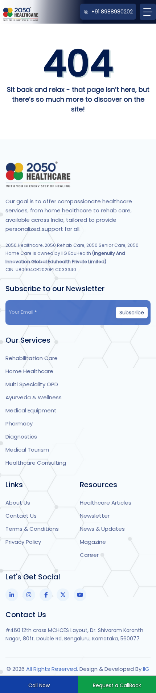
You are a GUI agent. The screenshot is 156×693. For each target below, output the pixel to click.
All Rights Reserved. (52, 669)
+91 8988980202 (112, 11)
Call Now (39, 685)
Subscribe (131, 312)
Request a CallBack (117, 685)
